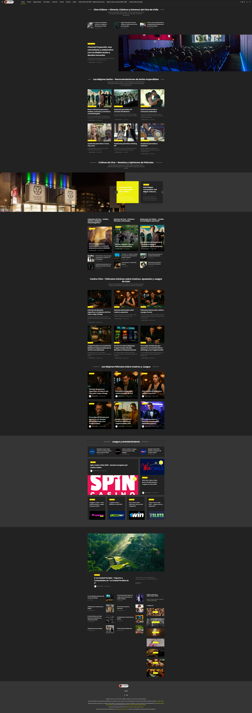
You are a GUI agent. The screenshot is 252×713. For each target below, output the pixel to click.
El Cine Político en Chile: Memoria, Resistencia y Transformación (95, 618)
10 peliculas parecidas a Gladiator (149, 145)
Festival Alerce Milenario (124, 628)
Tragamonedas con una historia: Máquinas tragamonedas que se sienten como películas (99, 348)
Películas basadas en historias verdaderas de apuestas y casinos (150, 421)
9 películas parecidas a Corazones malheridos (149, 111)
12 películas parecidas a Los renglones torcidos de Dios (103, 265)
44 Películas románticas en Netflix (125, 618)
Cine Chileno (46, 2)
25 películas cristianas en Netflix (95, 607)
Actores (29, 2)
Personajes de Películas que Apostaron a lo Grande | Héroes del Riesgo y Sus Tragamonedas (152, 348)
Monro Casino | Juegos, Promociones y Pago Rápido (129, 450)
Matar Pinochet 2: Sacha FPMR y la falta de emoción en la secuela (129, 24)
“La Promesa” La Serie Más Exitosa (129, 263)
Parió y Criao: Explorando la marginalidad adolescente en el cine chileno (155, 24)
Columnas (54, 2)
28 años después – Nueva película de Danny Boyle (124, 245)
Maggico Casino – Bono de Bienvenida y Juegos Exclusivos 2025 (97, 504)
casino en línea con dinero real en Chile (134, 707)
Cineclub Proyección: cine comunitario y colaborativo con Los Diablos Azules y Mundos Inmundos (100, 51)
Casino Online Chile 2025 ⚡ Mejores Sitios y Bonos (91, 2)
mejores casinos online (121, 709)
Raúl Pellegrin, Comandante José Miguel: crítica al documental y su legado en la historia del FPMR (150, 189)
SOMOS (126, 691)
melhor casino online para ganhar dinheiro (136, 704)
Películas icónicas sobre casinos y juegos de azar (152, 311)
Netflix (74, 2)
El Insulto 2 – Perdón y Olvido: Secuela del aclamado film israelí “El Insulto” (130, 255)
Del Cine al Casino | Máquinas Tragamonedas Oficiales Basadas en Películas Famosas (125, 348)
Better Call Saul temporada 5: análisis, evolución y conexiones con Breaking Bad (99, 112)
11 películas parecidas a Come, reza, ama (98, 145)
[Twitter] (127, 695)
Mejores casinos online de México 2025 (117, 2)
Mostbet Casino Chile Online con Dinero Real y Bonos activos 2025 (104, 450)
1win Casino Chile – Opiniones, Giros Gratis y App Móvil (136, 504)
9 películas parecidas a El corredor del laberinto (123, 111)
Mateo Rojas (92, 62)
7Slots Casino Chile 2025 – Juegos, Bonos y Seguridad (156, 504)
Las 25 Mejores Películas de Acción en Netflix (96, 597)
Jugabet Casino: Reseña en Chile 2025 (115, 503)
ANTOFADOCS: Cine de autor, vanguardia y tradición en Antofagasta (103, 257)
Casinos (90, 306)
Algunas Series (37, 2)
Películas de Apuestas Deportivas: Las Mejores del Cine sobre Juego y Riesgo (99, 312)
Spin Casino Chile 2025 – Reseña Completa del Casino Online (109, 466)
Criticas (62, 2)
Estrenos (68, 2)
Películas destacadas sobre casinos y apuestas (124, 311)
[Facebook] (125, 695)
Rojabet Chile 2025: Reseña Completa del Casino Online (154, 450)
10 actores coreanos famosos (123, 607)
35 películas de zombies (95, 628)
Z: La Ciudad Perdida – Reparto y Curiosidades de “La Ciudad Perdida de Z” (111, 580)
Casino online (161, 701)
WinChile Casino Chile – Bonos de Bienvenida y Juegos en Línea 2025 (150, 482)
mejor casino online (152, 600)
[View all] (155, 612)
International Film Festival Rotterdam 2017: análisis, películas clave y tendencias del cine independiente (126, 189)
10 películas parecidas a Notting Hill (125, 145)
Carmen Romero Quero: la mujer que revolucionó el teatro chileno (125, 597)
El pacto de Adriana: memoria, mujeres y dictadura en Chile (101, 24)
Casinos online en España (136, 2)
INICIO (23, 2)
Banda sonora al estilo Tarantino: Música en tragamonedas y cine (123, 421)
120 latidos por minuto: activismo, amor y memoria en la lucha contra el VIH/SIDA (99, 246)
